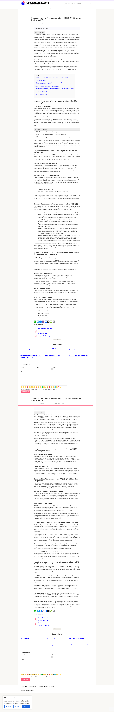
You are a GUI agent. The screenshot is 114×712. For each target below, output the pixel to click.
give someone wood (76, 638)
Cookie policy (32, 686)
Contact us (51, 686)
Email (38, 367)
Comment (23, 372)
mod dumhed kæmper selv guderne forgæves (30, 356)
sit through (24, 638)
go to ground (74, 349)
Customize (8, 706)
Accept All (26, 706)
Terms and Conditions (42, 686)
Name (23, 367)
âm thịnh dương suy (43, 331)
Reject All (17, 706)
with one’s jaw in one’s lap (79, 645)
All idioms (32, 15)
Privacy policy (25, 686)
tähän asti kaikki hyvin (54, 349)
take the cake (50, 638)
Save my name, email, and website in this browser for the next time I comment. (39, 389)
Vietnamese (57, 339)
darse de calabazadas (28, 645)
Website (54, 367)
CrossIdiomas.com (37, 2)
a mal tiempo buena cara (78, 355)
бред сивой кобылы (52, 355)
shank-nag (49, 645)
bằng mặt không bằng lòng (45, 328)
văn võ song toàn (42, 333)
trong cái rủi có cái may (44, 336)
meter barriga (25, 349)
